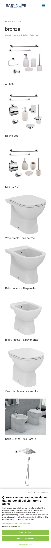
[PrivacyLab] (15, 526)
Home (8, 21)
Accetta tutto (25, 532)
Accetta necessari (25, 539)
